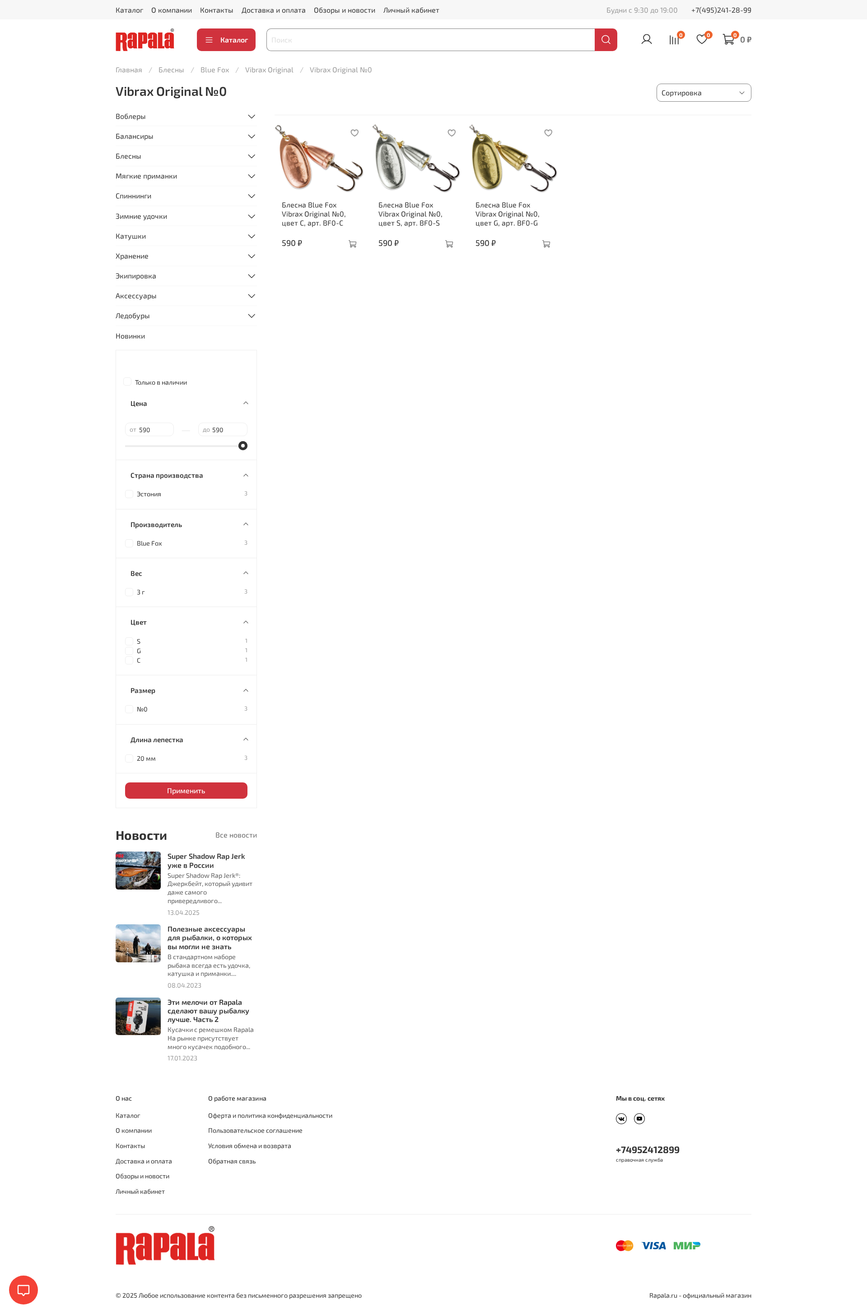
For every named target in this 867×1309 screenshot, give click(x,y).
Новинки (130, 335)
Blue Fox (214, 69)
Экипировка (136, 275)
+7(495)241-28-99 (721, 9)
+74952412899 (648, 1149)
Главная (129, 69)
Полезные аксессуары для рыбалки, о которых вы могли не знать (210, 937)
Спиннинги (133, 195)
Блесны (171, 69)
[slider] (243, 445)
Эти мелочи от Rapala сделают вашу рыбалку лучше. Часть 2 (208, 1010)
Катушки (131, 235)
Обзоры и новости (344, 9)
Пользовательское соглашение (255, 1130)
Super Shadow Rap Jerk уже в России (206, 860)
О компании (171, 9)
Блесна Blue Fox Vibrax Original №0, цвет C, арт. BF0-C (314, 213)
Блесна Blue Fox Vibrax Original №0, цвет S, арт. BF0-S (410, 213)
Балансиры (135, 136)
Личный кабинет (411, 9)
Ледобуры (133, 315)
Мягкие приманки (146, 175)
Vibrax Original (269, 69)
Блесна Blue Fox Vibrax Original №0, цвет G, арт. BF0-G (507, 213)
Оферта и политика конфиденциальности (270, 1115)
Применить (186, 790)
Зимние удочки (141, 216)
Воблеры (131, 116)
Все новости (236, 834)
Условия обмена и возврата (249, 1145)
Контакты (216, 9)
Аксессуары (136, 295)
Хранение (132, 255)
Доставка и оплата (274, 9)
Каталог (129, 9)
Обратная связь (232, 1161)
